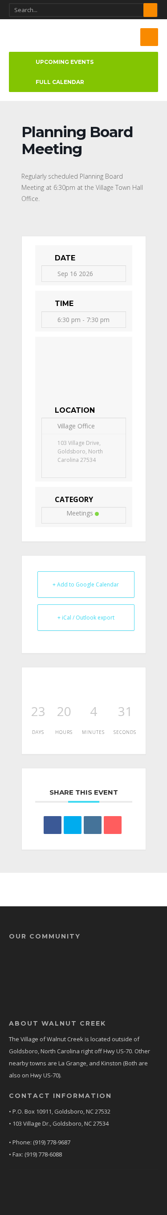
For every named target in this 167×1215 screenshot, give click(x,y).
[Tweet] (72, 825)
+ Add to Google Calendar (86, 584)
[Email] (113, 825)
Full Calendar (60, 82)
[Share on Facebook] (52, 825)
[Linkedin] (93, 825)
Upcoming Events (65, 62)
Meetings (79, 513)
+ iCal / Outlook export (85, 617)
